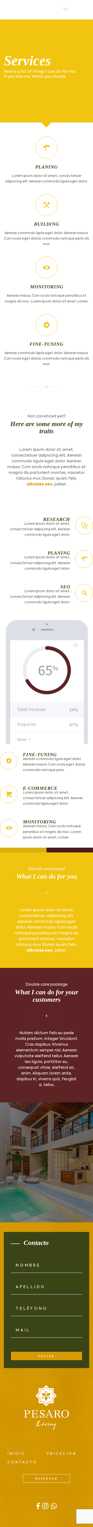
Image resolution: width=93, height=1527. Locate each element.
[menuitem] (85, 9)
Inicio (16, 1453)
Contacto (22, 1462)
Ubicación (61, 1453)
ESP (53, 9)
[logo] (11, 9)
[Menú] (85, 9)
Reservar (46, 1479)
